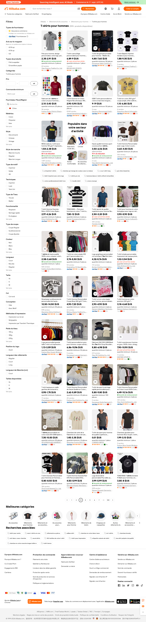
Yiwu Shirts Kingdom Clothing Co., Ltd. (52, 163)
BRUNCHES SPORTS (74, 68)
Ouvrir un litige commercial (98, 568)
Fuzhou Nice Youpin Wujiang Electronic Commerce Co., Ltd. (52, 352)
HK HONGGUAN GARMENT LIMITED (52, 442)
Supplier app (58, 601)
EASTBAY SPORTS (123, 357)
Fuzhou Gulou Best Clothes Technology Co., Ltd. (52, 269)
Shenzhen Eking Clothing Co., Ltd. (52, 312)
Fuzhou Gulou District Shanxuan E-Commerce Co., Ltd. (52, 111)
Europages (106, 611)
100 (108, 500)
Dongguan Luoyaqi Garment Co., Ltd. (77, 355)
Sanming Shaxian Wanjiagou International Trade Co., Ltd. (77, 485)
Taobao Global (82, 611)
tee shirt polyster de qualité (125, 538)
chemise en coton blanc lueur (90, 533)
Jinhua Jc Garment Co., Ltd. (127, 157)
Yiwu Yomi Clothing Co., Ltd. (127, 402)
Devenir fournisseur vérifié (127, 572)
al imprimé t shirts (50, 171)
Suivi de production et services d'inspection (44, 578)
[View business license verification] (94, 618)
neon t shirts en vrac (33, 533)
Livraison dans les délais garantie (44, 568)
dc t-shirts (109, 533)
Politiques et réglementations (43, 583)
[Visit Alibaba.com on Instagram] (132, 585)
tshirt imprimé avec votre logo (54, 176)
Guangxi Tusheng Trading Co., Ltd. (127, 66)
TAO (90, 611)
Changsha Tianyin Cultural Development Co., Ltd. (127, 219)
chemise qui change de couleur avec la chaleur (78, 171)
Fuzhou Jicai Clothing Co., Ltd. (77, 400)
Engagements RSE (11, 568)
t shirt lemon (47, 543)
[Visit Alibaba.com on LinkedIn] (123, 585)
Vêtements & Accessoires (58, 22)
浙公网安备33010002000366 (110, 618)
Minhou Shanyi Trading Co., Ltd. (77, 312)
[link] (143, 600)
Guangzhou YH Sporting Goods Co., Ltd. (77, 267)
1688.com (49, 611)
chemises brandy (125, 533)
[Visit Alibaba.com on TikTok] (142, 585)
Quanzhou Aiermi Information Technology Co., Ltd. (127, 111)
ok (34, 83)
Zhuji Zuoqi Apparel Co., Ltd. (51, 488)
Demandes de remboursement (100, 572)
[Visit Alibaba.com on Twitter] (128, 585)
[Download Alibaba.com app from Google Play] (135, 601)
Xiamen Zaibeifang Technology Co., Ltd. (102, 309)
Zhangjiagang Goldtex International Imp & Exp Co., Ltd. (52, 400)
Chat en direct (94, 564)
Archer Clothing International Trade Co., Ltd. (102, 267)
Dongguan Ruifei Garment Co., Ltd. (102, 402)
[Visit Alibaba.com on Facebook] (119, 585)
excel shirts (36, 538)
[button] (78, 8)
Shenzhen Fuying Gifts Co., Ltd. (77, 442)
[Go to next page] (113, 500)
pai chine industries (123, 171)
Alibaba (43, 22)
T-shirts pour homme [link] (99, 22)
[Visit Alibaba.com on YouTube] (137, 585)
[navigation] (22, 261)
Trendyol (97, 611)
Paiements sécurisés (40, 559)
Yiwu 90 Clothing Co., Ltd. (101, 355)
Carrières (8, 572)
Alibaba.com (109, 601)
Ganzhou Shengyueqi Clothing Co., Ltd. (102, 111)
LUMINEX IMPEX (98, 442)
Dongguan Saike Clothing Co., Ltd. (102, 63)
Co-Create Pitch (10, 564)
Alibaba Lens (15, 600)
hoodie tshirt (76, 181)
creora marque (92, 181)
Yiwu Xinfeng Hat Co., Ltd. (126, 266)
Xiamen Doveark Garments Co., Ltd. (102, 490)
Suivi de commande (125, 568)
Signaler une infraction (97, 581)
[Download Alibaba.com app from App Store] (122, 601)
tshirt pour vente (15, 533)
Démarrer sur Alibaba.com (127, 564)
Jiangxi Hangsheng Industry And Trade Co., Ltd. (77, 113)
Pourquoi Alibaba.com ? (13, 559)
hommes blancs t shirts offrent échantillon (100, 176)
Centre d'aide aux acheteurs (99, 559)
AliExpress (40, 611)
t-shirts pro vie (75, 176)
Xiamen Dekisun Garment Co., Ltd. (127, 309)
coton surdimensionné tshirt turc (55, 181)
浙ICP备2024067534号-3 (131, 618)
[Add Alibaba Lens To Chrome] (35, 601)
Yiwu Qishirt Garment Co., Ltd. (102, 163)
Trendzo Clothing (98, 224)
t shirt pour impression (78, 538)
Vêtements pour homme (79, 22)
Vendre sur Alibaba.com (126, 559)
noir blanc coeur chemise (18, 538)
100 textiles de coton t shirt (55, 538)
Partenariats (122, 577)
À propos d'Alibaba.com (13, 554)
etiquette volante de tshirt (100, 538)
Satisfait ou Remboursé (41, 564)
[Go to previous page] (67, 500)
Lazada (73, 611)
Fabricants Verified (67, 562)
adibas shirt (70, 533)
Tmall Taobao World (62, 611)
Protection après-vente (41, 572)
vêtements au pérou (53, 533)
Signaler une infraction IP (98, 577)
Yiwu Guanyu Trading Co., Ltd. (52, 68)
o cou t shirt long (105, 171)
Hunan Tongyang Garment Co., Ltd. (77, 219)
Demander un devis (68, 566)
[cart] (112, 9)
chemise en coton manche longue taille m (23, 543)
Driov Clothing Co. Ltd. (49, 219)
